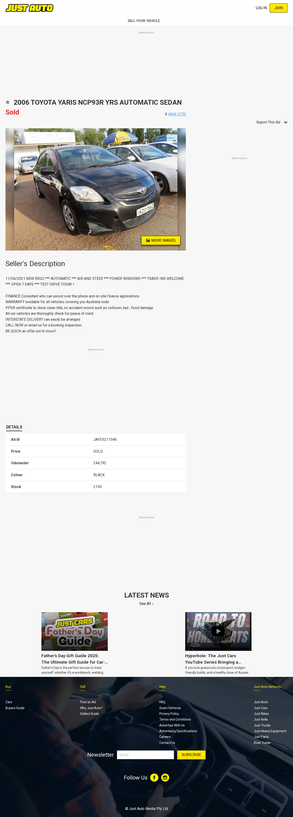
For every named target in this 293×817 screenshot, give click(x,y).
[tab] (14, 427)
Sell (82, 687)
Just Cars (261, 708)
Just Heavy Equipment (270, 731)
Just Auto (261, 702)
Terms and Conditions (175, 719)
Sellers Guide (89, 714)
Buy (8, 687)
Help (162, 687)
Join (278, 8)
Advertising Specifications (178, 731)
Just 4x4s (261, 719)
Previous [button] (8, 189)
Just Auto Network (267, 687)
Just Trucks (262, 725)
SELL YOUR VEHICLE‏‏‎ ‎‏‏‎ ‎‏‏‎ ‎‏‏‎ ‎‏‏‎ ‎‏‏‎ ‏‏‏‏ (146, 21)
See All (145, 603)
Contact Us (167, 743)
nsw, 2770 (177, 114)
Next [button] (183, 189)
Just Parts (261, 737)
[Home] (29, 8)
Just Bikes (261, 714)
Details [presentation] (14, 427)
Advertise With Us (172, 725)
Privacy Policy (169, 714)
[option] (95, 189)
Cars (8, 702)
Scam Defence (170, 708)
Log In (261, 8)
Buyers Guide (14, 708)
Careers (165, 737)
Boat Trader (262, 743)
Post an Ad (88, 702)
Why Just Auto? (91, 708)
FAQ (162, 702)
